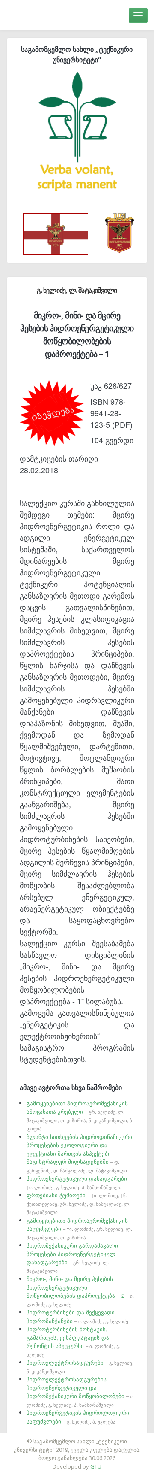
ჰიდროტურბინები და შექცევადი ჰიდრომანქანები (77, 1316)
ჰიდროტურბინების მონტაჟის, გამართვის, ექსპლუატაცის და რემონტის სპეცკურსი (73, 1341)
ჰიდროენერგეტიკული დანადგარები (79, 1182)
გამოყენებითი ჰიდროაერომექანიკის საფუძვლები (79, 1228)
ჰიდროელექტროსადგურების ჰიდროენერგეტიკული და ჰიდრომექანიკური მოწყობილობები (80, 1391)
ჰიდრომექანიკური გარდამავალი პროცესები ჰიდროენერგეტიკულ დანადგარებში (72, 1257)
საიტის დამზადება (102, 1437)
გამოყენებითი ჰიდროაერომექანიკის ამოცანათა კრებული (80, 1115)
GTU (95, 1466)
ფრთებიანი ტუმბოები (78, 1203)
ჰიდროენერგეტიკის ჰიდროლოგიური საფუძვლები (78, 1416)
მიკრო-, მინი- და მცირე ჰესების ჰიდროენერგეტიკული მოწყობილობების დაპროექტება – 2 (80, 1291)
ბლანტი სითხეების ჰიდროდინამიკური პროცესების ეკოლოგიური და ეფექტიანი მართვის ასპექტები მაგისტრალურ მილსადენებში (79, 1153)
